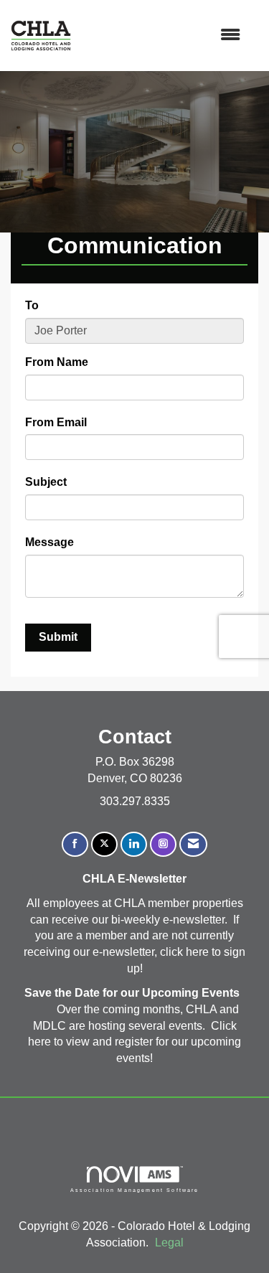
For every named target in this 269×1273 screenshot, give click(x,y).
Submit (58, 637)
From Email (56, 422)
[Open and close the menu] (162, 35)
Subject (46, 482)
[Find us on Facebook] (75, 844)
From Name (56, 362)
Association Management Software (134, 1190)
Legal (169, 1242)
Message (49, 542)
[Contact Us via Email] (193, 844)
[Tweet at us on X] (104, 844)
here (199, 952)
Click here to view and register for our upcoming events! (134, 1042)
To (32, 305)
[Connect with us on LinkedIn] (134, 844)
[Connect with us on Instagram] (163, 844)
